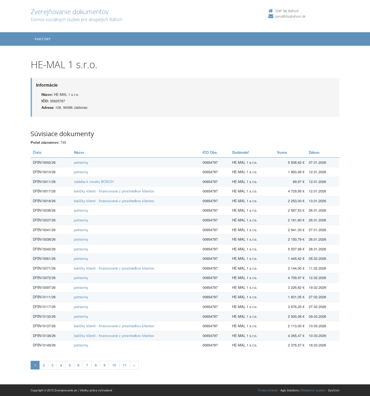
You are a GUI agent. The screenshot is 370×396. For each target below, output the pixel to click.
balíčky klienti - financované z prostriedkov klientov (114, 191)
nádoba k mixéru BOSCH (93, 181)
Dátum (314, 152)
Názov (79, 152)
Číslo (37, 152)
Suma (282, 152)
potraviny (81, 162)
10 (114, 365)
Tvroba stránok (268, 390)
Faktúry (43, 39)
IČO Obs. (210, 152)
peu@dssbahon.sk (290, 16)
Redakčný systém (313, 390)
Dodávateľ (240, 152)
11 (124, 365)
